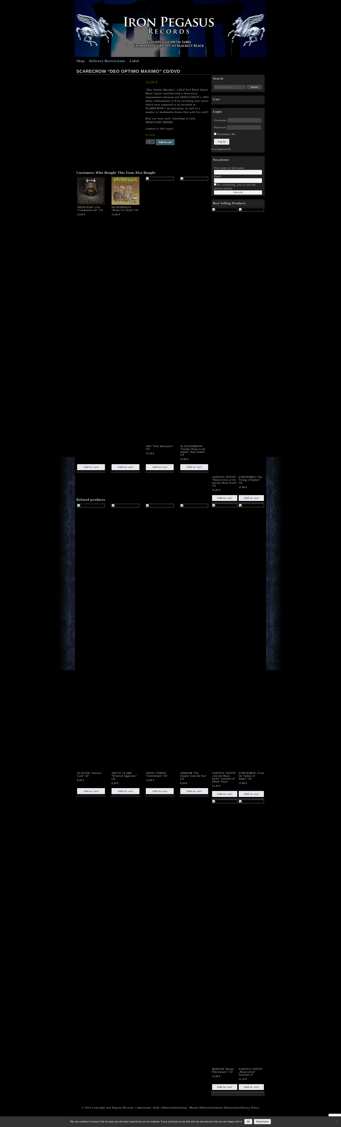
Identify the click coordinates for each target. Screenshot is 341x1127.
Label (134, 61)
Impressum (144, 1107)
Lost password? (221, 149)
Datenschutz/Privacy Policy (241, 1107)
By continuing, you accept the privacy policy (235, 186)
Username (220, 120)
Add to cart (165, 142)
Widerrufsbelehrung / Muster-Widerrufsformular (192, 1107)
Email (217, 176)
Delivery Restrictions (107, 61)
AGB (156, 1107)
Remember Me (226, 134)
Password (220, 127)
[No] (336, 1121)
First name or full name (229, 168)
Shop (80, 61)
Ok (248, 1121)
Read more (262, 1121)
